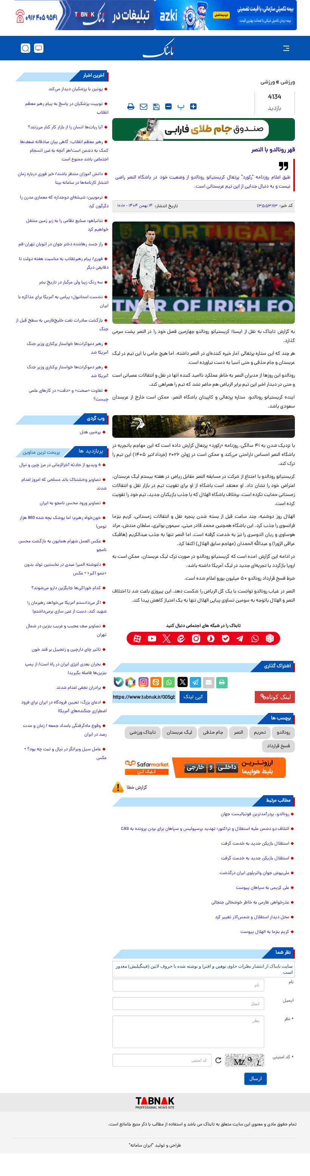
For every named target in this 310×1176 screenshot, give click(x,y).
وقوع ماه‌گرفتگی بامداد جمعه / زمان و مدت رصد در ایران (65, 730)
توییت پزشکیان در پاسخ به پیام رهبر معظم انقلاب (66, 108)
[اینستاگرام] (142, 681)
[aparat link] (137, 638)
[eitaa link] (181, 638)
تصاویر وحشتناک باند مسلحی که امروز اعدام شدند (64, 484)
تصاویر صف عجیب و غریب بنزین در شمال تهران (66, 631)
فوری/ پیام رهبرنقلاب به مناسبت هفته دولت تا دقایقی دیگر (63, 263)
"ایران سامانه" (141, 1145)
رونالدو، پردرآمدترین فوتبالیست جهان (255, 814)
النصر (238, 732)
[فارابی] (203, 129)
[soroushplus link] (210, 638)
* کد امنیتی (283, 1057)
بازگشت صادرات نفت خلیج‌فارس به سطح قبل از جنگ (62, 325)
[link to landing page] (159, 48)
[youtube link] (152, 638)
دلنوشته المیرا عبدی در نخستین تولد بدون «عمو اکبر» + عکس (65, 569)
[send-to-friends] (143, 106)
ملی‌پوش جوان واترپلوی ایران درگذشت (254, 873)
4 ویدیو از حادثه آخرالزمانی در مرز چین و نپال (60, 465)
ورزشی (288, 82)
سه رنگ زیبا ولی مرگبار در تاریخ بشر (71, 282)
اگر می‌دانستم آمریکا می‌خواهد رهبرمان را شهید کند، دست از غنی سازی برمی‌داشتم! (67, 607)
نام (291, 982)
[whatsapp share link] (169, 682)
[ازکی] (226, 15)
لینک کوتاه (278, 697)
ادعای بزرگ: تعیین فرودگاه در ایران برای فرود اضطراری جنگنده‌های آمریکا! (64, 707)
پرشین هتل (90, 432)
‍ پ (179, 106)
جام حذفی (213, 732)
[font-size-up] (193, 106)
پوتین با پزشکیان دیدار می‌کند (75, 89)
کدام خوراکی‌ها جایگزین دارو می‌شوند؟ (66, 588)
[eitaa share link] (155, 682)
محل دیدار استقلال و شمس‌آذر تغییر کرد (252, 917)
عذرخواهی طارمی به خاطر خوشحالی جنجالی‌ (250, 902)
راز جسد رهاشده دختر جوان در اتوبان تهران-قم (61, 244)
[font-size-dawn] (168, 106)
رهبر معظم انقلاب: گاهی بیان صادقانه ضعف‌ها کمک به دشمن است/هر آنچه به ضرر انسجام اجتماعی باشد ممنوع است (64, 151)
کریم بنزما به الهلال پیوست (264, 932)
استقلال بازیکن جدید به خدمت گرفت (255, 843)
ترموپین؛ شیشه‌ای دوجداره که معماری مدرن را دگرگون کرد (64, 202)
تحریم (260, 732)
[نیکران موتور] (203, 426)
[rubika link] (269, 638)
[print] (131, 106)
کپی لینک (193, 697)
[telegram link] (240, 638)
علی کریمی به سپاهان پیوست (262, 888)
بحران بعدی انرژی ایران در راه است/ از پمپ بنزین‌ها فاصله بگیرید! (66, 669)
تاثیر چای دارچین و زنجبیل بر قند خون (66, 649)
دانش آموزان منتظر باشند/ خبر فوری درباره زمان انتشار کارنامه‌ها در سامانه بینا (63, 178)
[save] (156, 106)
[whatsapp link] (255, 638)
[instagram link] (196, 638)
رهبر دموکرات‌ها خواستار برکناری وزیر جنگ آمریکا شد (67, 348)
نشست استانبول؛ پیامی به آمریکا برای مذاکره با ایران (63, 301)
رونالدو (283, 732)
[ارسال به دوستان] (208, 682)
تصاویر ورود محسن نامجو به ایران (70, 503)
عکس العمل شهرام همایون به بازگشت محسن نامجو (63, 546)
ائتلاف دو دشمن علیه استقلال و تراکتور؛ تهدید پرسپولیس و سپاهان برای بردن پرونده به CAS (205, 829)
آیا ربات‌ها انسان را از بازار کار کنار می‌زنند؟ (65, 127)
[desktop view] (38, 48)
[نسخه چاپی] (222, 682)
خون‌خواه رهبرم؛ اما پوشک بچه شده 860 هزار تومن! (63, 522)
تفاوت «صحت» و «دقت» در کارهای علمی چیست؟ (68, 395)
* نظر (289, 1019)
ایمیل (288, 1000)
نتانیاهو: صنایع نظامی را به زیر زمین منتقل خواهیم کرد (67, 225)
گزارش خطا (137, 787)
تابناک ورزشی (143, 732)
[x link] (166, 638)
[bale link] (225, 638)
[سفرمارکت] (203, 767)
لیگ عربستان (179, 732)
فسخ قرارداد (278, 746)
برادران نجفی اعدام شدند (78, 688)
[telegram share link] (195, 682)
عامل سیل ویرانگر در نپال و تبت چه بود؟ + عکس (65, 754)
